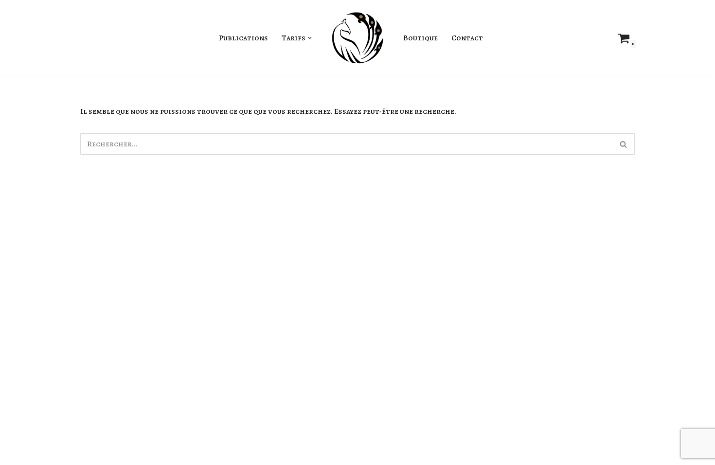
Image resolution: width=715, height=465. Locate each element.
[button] (310, 38)
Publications (243, 38)
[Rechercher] (624, 144)
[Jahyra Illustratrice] (357, 38)
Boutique (420, 38)
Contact (467, 38)
